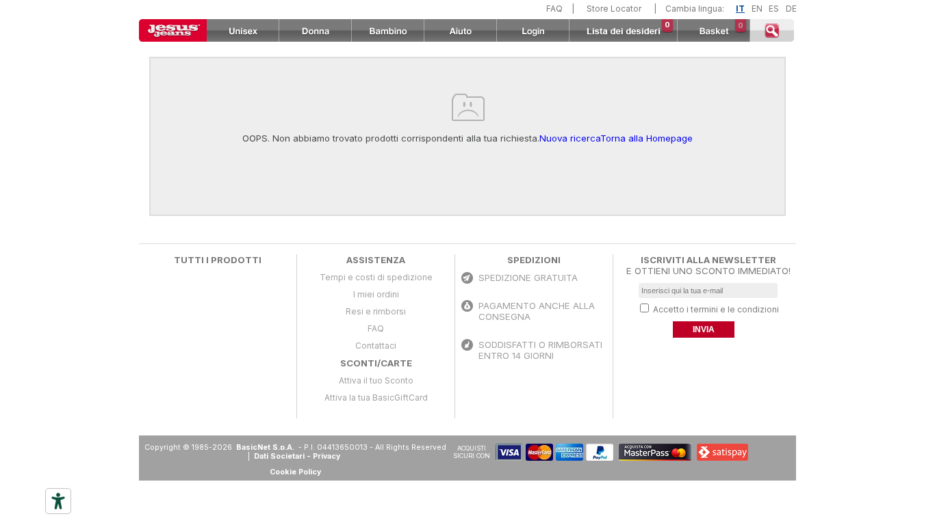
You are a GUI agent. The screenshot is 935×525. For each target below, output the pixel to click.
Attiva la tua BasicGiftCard (376, 397)
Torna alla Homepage (646, 138)
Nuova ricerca (569, 138)
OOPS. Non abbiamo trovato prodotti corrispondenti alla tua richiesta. (390, 138)
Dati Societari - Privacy (297, 456)
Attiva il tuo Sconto (376, 380)
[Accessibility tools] (58, 501)
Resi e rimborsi (376, 311)
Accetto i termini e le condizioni (716, 309)
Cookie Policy (295, 472)
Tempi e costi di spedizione (376, 277)
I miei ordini (376, 294)
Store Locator (614, 8)
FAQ (554, 8)
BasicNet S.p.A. (266, 447)
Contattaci (375, 345)
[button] (762, 452)
